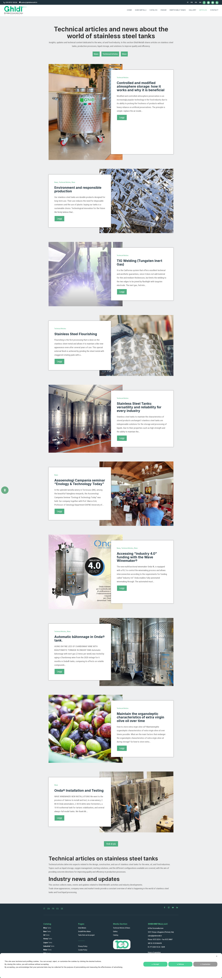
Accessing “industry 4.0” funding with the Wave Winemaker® (137, 557)
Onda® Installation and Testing (79, 790)
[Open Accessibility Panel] (5, 490)
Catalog (115, 935)
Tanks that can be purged (86, 935)
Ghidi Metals (82, 928)
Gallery (115, 931)
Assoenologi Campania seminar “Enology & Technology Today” (79, 482)
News (96, 54)
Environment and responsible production (77, 189)
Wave (124, 54)
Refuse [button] (181, 964)
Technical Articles (110, 54)
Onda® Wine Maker (84, 931)
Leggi (121, 117)
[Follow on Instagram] (168, 907)
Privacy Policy (82, 946)
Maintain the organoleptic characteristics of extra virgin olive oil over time (140, 717)
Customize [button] (206, 964)
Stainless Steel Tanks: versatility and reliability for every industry (139, 407)
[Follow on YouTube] (172, 907)
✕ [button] (216, 956)
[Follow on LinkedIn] (177, 907)
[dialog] (111, 965)
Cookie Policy (82, 950)
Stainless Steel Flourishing (75, 334)
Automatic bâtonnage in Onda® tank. (79, 638)
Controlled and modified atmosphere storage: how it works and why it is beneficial (140, 86)
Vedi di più (111, 843)
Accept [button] (156, 964)
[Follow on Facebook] (164, 907)
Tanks (47, 928)
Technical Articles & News (121, 928)
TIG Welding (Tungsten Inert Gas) (139, 262)
